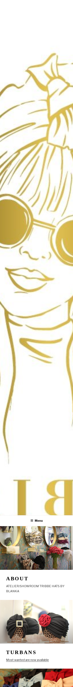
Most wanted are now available (27, 660)
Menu (39, 520)
